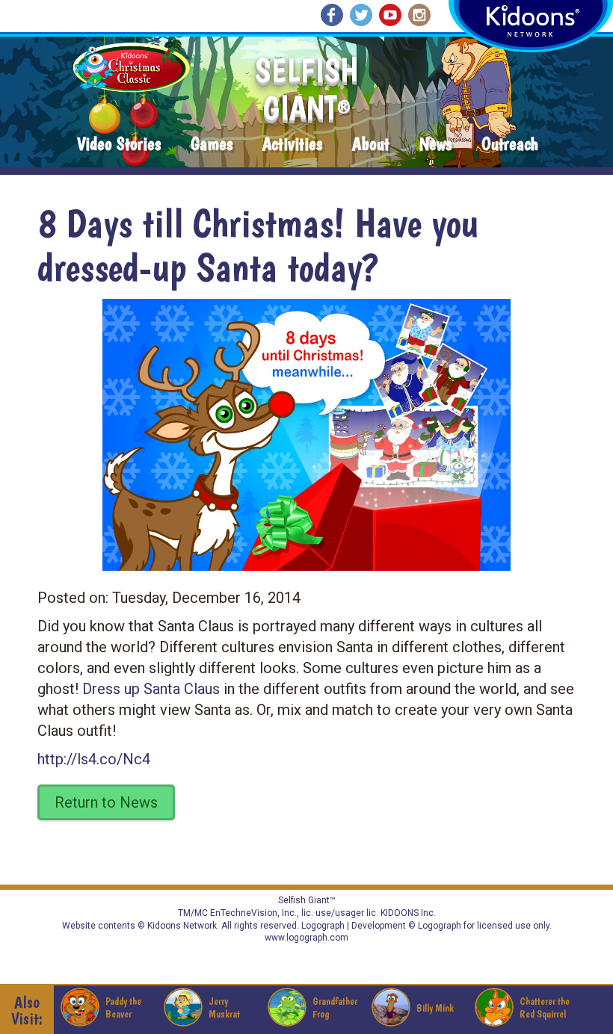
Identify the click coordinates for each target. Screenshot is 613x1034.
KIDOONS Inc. (408, 913)
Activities (292, 144)
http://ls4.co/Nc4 (93, 759)
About (370, 144)
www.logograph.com (306, 937)
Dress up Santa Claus (151, 689)
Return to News (106, 802)
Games (211, 144)
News (435, 144)
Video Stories (119, 144)
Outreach (509, 144)
